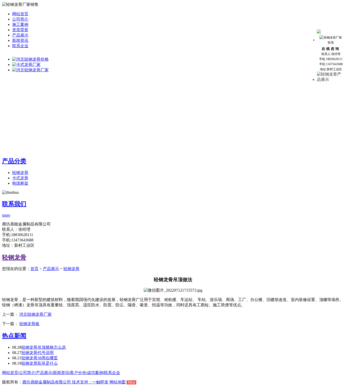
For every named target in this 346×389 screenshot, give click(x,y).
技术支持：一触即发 (90, 382)
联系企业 (20, 46)
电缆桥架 (20, 183)
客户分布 (78, 372)
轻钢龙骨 (20, 172)
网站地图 (117, 382)
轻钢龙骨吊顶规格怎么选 (43, 347)
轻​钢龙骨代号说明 (37, 352)
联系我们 (14, 204)
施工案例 (20, 24)
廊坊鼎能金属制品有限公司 (47, 382)
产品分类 (14, 161)
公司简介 (20, 19)
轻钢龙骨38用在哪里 (39, 358)
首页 (34, 269)
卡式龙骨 (20, 178)
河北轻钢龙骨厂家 (35, 314)
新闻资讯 (20, 40)
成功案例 (95, 372)
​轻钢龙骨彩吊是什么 (39, 363)
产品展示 (20, 35)
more (6, 215)
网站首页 (20, 14)
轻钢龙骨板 (29, 324)
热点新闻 (14, 335)
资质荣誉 (20, 30)
